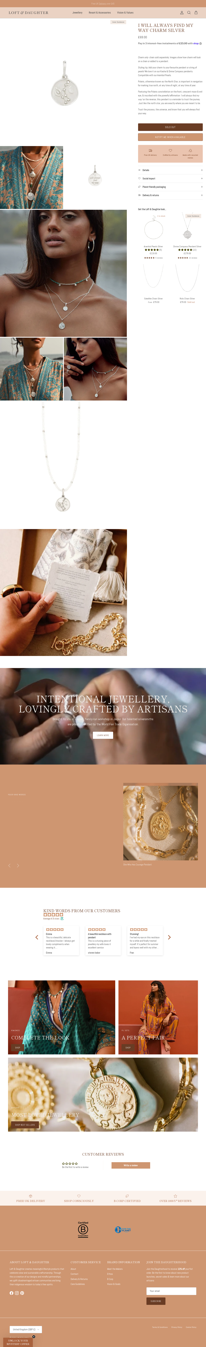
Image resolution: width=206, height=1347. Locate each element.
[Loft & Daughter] (28, 13)
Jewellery (77, 12)
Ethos (110, 1273)
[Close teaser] (33, 1336)
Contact (74, 1273)
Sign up (90, 3)
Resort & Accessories (100, 12)
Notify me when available (170, 137)
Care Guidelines (78, 1284)
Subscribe (156, 1301)
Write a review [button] (131, 1165)
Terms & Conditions (160, 1327)
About (73, 1268)
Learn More (103, 735)
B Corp (110, 1279)
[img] (104, 915)
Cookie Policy (191, 1327)
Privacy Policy (176, 1327)
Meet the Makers (115, 1268)
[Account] (181, 13)
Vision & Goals (113, 1284)
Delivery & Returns (79, 1279)
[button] (152, 249)
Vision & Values (125, 12)
